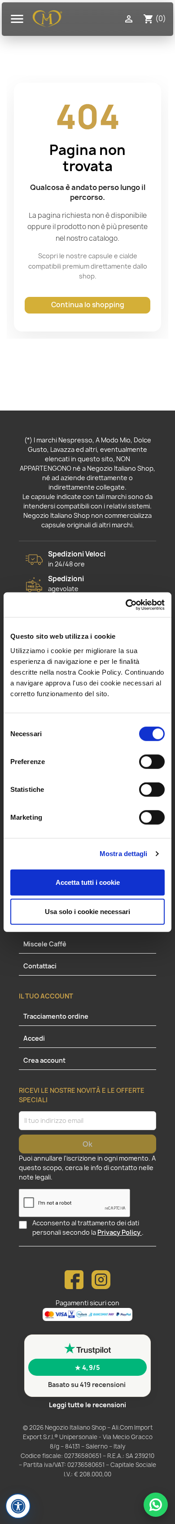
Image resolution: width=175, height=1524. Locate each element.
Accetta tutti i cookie (88, 882)
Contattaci (40, 966)
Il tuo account (46, 996)
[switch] (152, 762)
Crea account (44, 1060)
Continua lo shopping (87, 304)
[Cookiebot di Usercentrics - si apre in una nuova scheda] (126, 604)
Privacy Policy (119, 1232)
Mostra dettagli (124, 853)
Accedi (34, 1038)
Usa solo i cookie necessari (87, 911)
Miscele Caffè (44, 944)
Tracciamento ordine (55, 1016)
